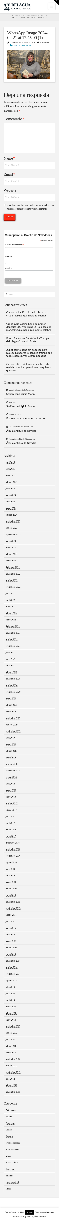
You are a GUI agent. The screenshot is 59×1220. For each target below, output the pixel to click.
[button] (51, 6)
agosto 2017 (11, 810)
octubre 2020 (11, 685)
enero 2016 (11, 895)
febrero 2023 (11, 554)
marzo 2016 (11, 882)
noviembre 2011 (13, 1092)
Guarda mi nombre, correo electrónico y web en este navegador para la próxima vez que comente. (30, 207)
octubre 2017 (11, 803)
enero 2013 (11, 1052)
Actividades (11, 1110)
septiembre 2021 (13, 646)
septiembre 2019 (13, 731)
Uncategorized (12, 1182)
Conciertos (10, 1123)
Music (8, 1156)
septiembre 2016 (13, 856)
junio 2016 (10, 869)
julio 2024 (10, 488)
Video (8, 1188)
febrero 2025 (11, 482)
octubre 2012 (11, 1065)
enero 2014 (11, 1020)
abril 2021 (10, 665)
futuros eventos (12, 1149)
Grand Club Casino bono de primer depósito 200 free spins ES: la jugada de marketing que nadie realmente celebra (28, 327)
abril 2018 (10, 783)
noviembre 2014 (13, 961)
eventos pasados (13, 1143)
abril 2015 (10, 934)
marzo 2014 (11, 1006)
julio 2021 (10, 652)
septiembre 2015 (13, 908)
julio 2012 (10, 1079)
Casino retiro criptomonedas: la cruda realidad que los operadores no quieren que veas (28, 367)
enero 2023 (11, 560)
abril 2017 (10, 823)
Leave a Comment (21, 45)
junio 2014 (10, 993)
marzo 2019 (11, 744)
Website (10, 190)
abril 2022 (10, 600)
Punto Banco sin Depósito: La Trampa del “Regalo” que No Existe (27, 340)
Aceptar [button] (30, 1212)
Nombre (8, 256)
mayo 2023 (11, 541)
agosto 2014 (11, 980)
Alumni (9, 1116)
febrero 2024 (11, 515)
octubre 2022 (11, 580)
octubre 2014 (11, 967)
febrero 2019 (11, 751)
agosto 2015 (11, 915)
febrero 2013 (11, 1046)
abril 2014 (10, 1000)
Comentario (14, 119)
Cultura (9, 1129)
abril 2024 (10, 501)
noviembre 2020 (13, 678)
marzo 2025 (11, 475)
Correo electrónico (14, 245)
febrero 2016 (11, 888)
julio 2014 (10, 987)
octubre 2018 (11, 764)
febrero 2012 (11, 1085)
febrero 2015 (11, 947)
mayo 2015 (11, 928)
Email (9, 174)
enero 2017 (11, 836)
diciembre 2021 (13, 626)
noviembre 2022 (13, 574)
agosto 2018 (11, 777)
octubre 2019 (11, 724)
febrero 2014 (11, 1013)
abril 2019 (10, 737)
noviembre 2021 (13, 633)
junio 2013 (10, 1039)
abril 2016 (10, 875)
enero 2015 (11, 954)
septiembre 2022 (13, 587)
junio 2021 (10, 659)
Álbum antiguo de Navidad (21, 431)
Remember (10, 1169)
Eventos (9, 1136)
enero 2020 (11, 711)
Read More (41, 1216)
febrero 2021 (11, 672)
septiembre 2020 (13, 692)
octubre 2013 (11, 1033)
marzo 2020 (11, 698)
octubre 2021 (11, 639)
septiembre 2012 (13, 1072)
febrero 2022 (11, 613)
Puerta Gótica (12, 1162)
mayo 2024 (11, 495)
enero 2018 (11, 797)
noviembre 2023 (13, 521)
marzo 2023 (11, 547)
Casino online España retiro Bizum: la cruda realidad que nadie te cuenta (27, 314)
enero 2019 (11, 757)
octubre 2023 (11, 528)
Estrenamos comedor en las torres (25, 418)
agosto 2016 (11, 862)
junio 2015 (10, 921)
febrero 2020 (11, 705)
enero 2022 (11, 619)
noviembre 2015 (13, 902)
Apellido (8, 268)
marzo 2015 (11, 941)
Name (9, 158)
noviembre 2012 (13, 1059)
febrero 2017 (11, 829)
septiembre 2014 (13, 974)
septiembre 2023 (13, 534)
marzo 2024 (11, 508)
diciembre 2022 (13, 567)
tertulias (9, 1175)
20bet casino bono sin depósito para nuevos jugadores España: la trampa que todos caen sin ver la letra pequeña (29, 353)
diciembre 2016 (13, 843)
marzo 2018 (11, 790)
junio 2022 (10, 593)
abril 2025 (10, 469)
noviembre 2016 (13, 849)
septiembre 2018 (13, 770)
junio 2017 (10, 816)
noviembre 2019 (13, 718)
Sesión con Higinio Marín (20, 394)
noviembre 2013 (13, 1026)
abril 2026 (10, 462)
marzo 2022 (11, 606)
